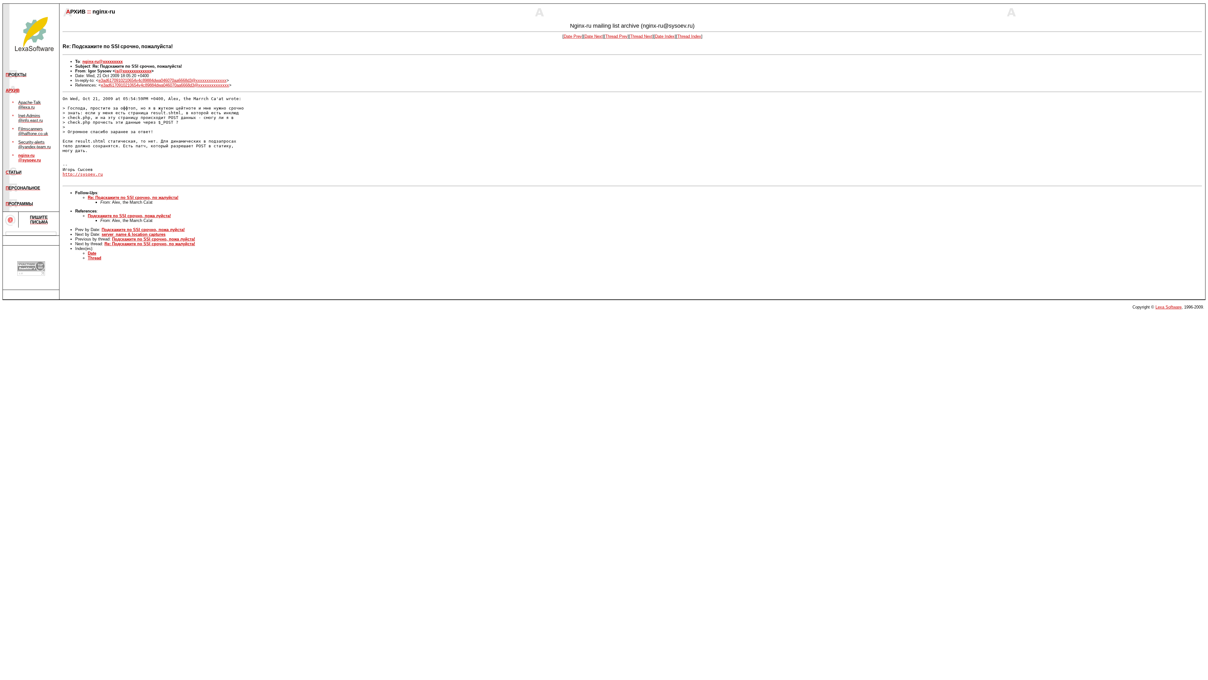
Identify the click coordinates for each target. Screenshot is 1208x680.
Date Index (665, 36)
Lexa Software (1168, 307)
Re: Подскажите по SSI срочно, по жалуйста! (133, 197)
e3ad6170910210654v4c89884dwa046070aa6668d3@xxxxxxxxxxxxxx (162, 80)
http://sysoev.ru (83, 174)
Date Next (593, 36)
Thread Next (641, 36)
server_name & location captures (133, 234)
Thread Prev (616, 36)
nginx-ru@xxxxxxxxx (102, 61)
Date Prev (573, 36)
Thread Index (689, 36)
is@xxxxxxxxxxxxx (133, 71)
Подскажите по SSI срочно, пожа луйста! (129, 215)
